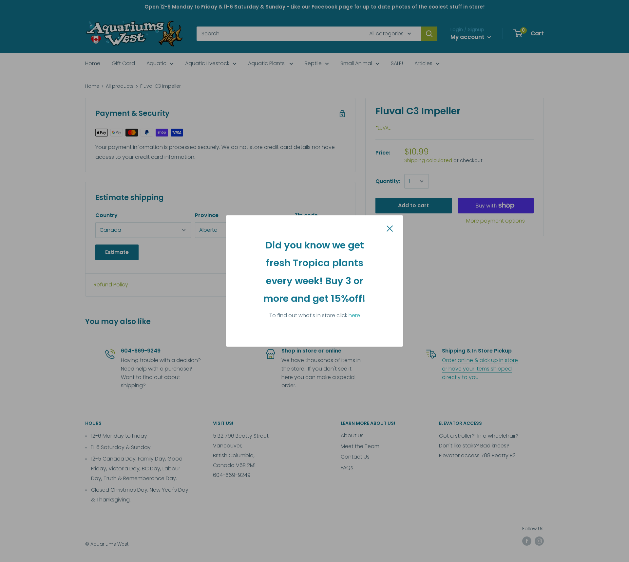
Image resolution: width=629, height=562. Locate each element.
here (354, 315)
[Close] (390, 228)
